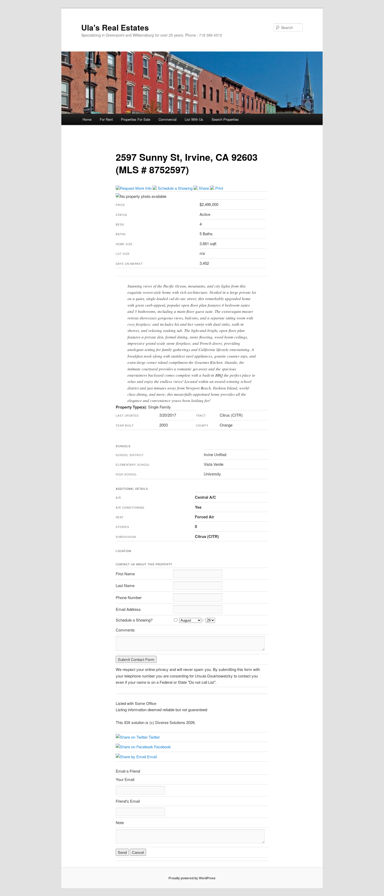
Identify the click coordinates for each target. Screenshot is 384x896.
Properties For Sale (135, 119)
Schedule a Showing (175, 188)
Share (204, 188)
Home (87, 119)
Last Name (125, 585)
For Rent (106, 119)
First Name (125, 573)
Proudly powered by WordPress (192, 878)
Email (151, 756)
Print (218, 188)
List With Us (194, 119)
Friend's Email (128, 801)
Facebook (162, 746)
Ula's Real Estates (115, 27)
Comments (125, 630)
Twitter (154, 737)
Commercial (168, 119)
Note (120, 822)
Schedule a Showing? (134, 620)
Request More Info (136, 188)
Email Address (128, 609)
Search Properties (225, 119)
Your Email (125, 779)
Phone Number (129, 597)
